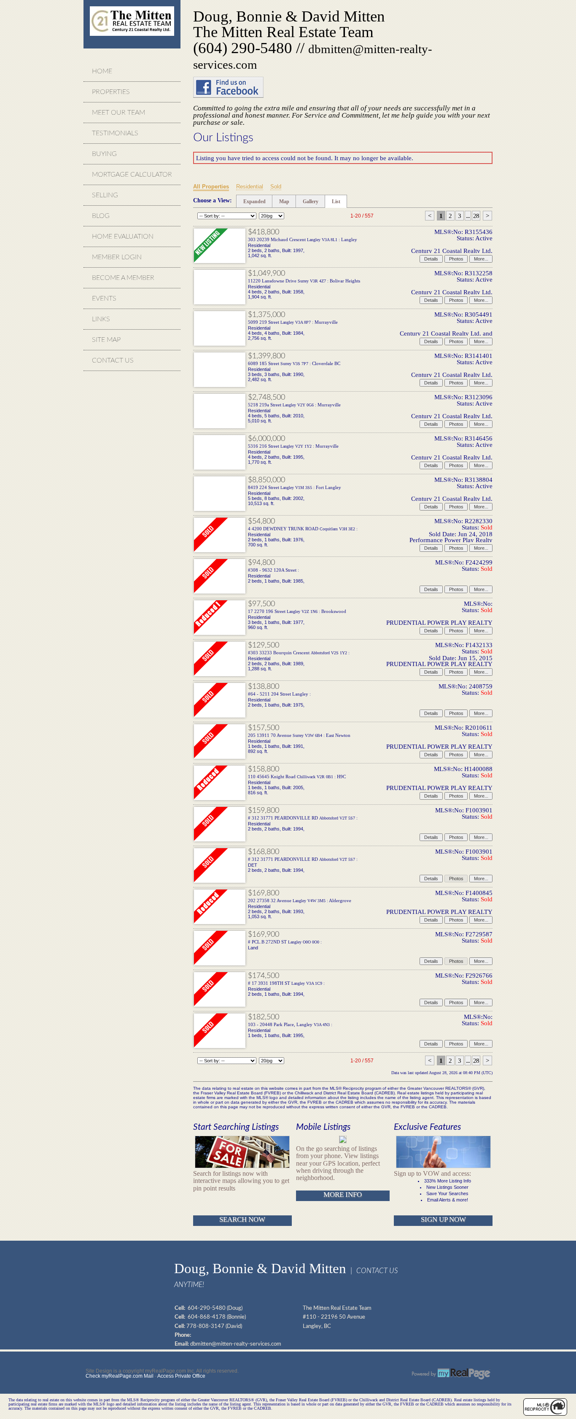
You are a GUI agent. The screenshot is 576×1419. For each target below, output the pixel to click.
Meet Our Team (118, 112)
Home (102, 71)
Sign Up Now (443, 1219)
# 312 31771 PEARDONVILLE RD (303, 817)
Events (104, 298)
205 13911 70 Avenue (299, 735)
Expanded (254, 201)
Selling (105, 195)
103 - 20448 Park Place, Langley (290, 1024)
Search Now (242, 1219)
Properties (111, 92)
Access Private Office (181, 1376)
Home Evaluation (122, 236)
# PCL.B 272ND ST (285, 941)
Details (431, 258)
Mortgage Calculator (132, 174)
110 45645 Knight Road (297, 776)
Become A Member (123, 277)
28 (476, 215)
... (468, 215)
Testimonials (115, 133)
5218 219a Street (294, 404)
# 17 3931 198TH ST (286, 983)
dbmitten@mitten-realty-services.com (235, 1344)
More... (481, 258)
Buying (104, 153)
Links (101, 319)
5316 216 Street (293, 446)
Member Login (117, 257)
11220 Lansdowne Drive (304, 280)
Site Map (106, 339)
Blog (101, 215)
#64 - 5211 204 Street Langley (279, 693)
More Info (342, 1195)
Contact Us (113, 360)
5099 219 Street (293, 322)
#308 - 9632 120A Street (273, 569)
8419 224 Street (294, 487)
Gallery (310, 201)
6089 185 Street (294, 363)
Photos (456, 258)
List (336, 201)
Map (284, 201)
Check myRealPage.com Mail (119, 1376)
